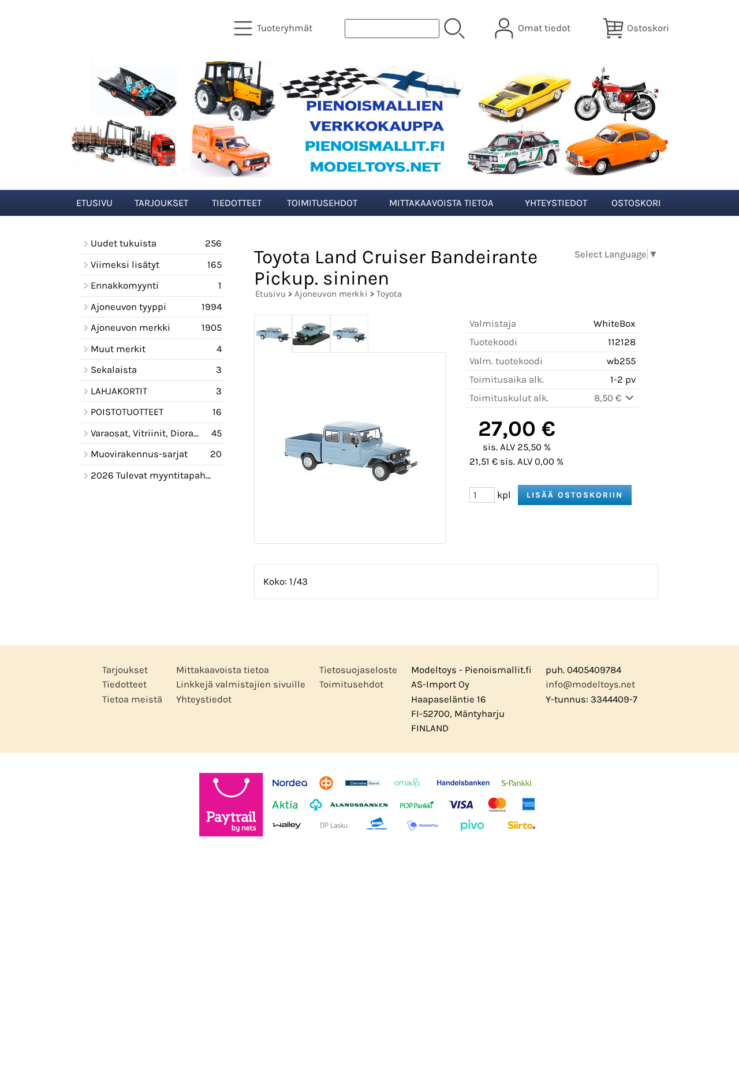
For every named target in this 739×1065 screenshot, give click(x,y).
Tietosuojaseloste (358, 669)
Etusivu (94, 202)
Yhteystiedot (556, 202)
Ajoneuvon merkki (331, 294)
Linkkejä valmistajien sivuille (240, 684)
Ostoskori (636, 202)
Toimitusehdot (322, 202)
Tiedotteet (237, 202)
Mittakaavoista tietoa (441, 202)
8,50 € (609, 398)
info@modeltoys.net (590, 684)
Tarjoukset (161, 202)
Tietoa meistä (132, 699)
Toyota (389, 294)
